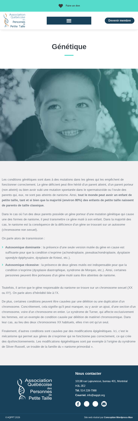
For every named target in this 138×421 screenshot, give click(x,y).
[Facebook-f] (78, 403)
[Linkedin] (95, 403)
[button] (69, 21)
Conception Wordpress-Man (118, 417)
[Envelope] (104, 403)
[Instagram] (86, 403)
